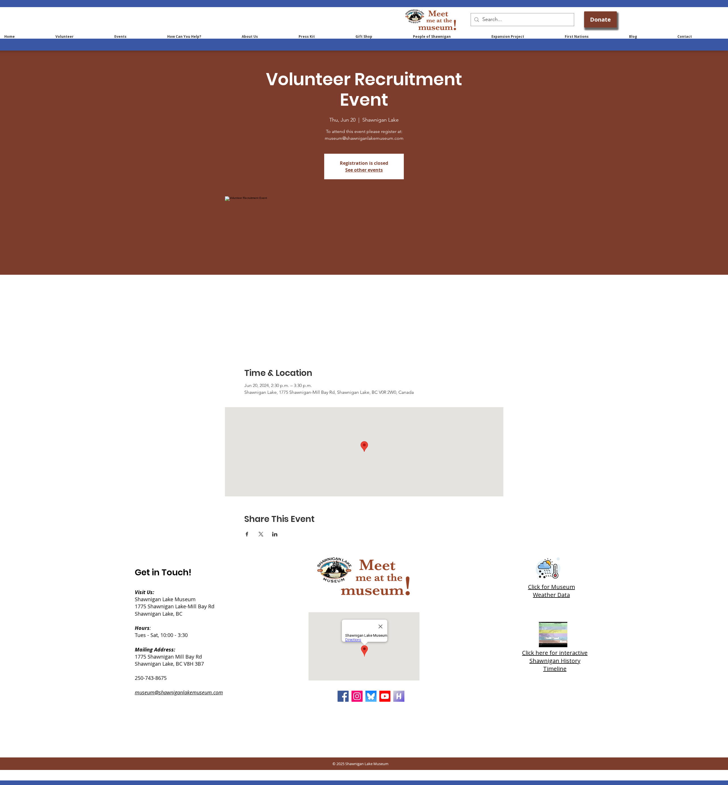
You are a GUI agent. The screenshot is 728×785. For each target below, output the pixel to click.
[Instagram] (357, 696)
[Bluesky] (371, 696)
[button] (200, 36)
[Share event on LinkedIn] (275, 534)
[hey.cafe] (398, 696)
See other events (364, 170)
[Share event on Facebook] (247, 534)
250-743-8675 (151, 677)
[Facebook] (343, 696)
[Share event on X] (261, 534)
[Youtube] (384, 696)
